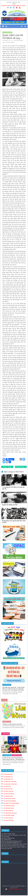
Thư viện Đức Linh (8, 776)
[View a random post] (25, 26)
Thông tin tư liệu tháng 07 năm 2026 (12, 724)
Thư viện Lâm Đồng (8, 820)
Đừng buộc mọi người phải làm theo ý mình (14, 521)
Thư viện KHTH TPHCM (9, 798)
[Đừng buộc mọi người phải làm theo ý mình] (14, 509)
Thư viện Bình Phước (8, 808)
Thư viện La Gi (7, 786)
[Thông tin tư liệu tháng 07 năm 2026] (14, 703)
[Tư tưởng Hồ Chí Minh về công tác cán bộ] (14, 475)
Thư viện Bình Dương (8, 805)
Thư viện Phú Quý (7, 789)
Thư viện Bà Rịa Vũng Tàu (10, 813)
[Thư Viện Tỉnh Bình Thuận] (3, 26)
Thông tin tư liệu (6, 721)
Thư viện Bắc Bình (8, 774)
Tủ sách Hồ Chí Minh (7, 32)
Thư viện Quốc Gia (8, 796)
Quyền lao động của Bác (10, 505)
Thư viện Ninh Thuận (8, 815)
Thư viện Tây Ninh (8, 818)
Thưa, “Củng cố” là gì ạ (6, 468)
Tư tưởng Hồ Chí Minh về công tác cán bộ (13, 488)
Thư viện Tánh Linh (8, 791)
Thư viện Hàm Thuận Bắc (9, 781)
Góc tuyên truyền (6, 684)
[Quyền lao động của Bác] (14, 493)
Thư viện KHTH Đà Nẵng (9, 801)
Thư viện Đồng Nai (8, 810)
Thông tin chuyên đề (16, 755)
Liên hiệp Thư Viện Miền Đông (11, 803)
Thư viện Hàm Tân (8, 779)
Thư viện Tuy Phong (8, 793)
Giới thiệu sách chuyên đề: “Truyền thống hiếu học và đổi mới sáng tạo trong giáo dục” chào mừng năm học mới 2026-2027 (13, 689)
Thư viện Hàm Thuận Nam (10, 784)
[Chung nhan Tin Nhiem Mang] (14, 889)
